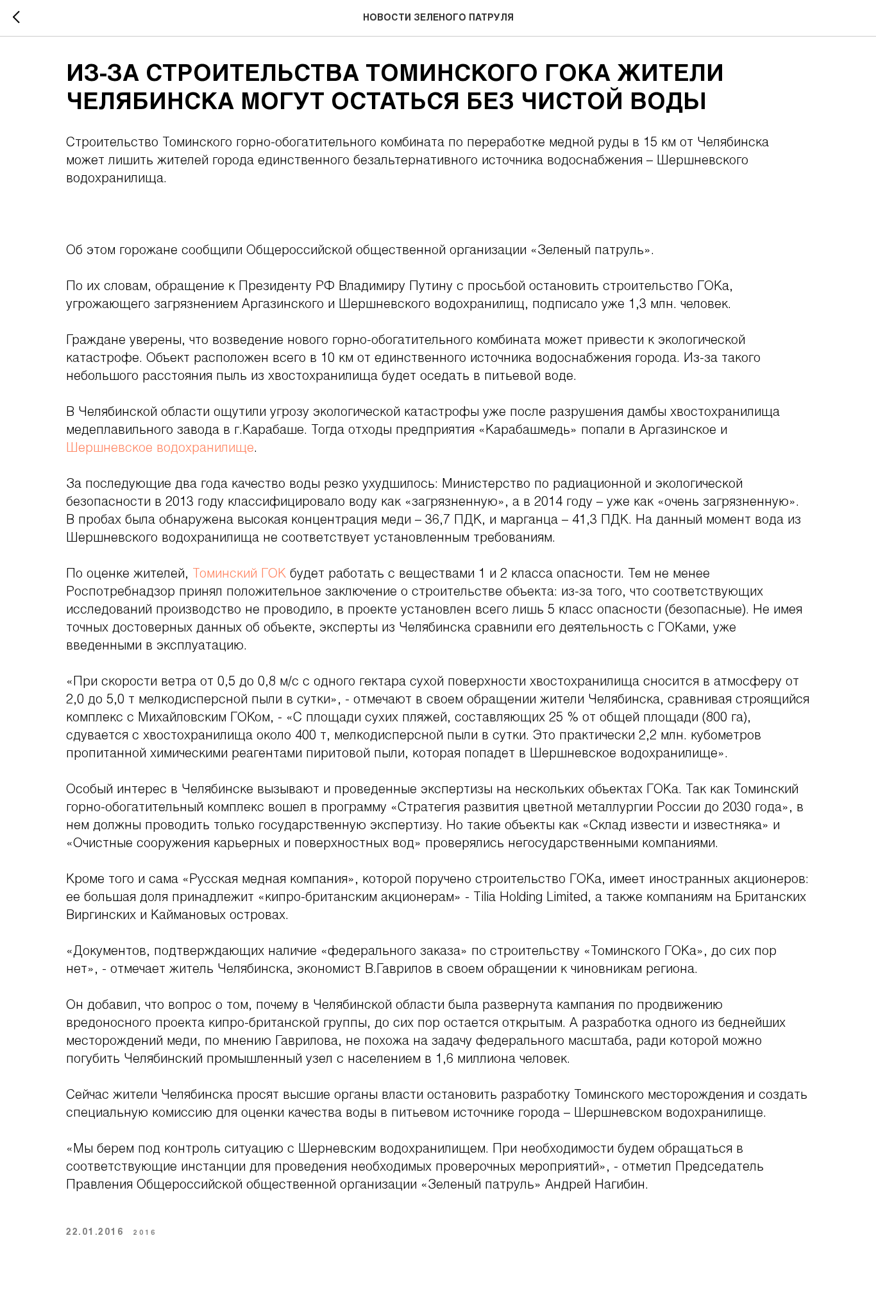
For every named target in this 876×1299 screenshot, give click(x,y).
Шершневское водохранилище (160, 448)
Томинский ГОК (237, 574)
